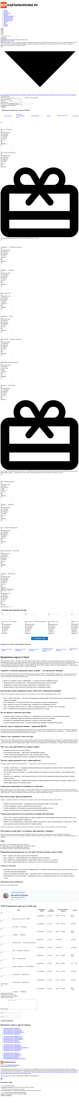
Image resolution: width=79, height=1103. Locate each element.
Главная (3, 39)
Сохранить (8, 1095)
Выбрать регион (5, 103)
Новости (6, 25)
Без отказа (26, 94)
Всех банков (11, 94)
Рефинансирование (9, 16)
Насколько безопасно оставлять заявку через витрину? (16, 848)
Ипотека (6, 14)
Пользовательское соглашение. (57, 1071)
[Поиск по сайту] (2, 30)
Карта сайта (17, 1073)
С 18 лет (68, 94)
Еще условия (4, 102)
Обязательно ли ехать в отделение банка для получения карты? (18, 846)
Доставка (3, 100)
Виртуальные (4, 94)
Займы (5, 10)
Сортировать (4, 105)
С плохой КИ (38, 94)
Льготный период (5, 99)
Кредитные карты (8, 18)
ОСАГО (6, 21)
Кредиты (6, 11)
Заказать (44, 94)
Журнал (6, 24)
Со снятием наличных (60, 94)
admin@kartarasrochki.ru (13, 1065)
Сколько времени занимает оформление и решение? (15, 847)
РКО (5, 23)
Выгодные (32, 94)
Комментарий (4, 1009)
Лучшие (22, 94)
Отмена (3, 1095)
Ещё (2, 28)
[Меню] (1, 1)
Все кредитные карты (39, 638)
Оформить (17, 94)
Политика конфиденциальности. (40, 1071)
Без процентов (50, 94)
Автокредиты (7, 13)
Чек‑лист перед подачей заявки (10, 885)
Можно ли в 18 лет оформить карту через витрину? (15, 844)
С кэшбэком (73, 94)
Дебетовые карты (8, 20)
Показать (3, 106)
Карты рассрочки (8, 17)
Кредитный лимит (5, 97)
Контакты (68, 1071)
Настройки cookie (26, 1073)
